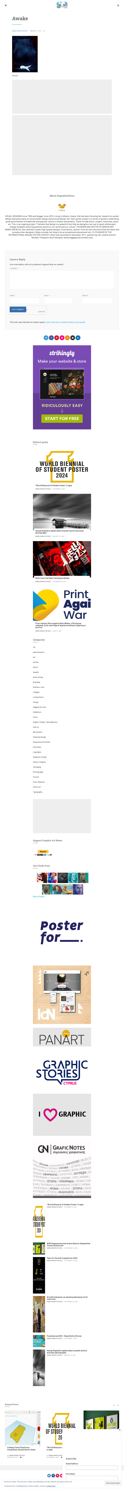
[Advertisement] (62, 97)
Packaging (37, 767)
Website (85, 296)
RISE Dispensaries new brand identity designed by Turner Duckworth (68, 1244)
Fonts (35, 717)
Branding (36, 682)
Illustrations (37, 732)
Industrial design (39, 737)
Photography (38, 772)
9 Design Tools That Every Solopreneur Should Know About (21, 1448)
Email (47, 296)
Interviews (37, 747)
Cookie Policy (50, 1486)
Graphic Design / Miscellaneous (45, 722)
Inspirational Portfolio (41, 742)
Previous (114, 1405)
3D (34, 647)
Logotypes (37, 752)
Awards (36, 672)
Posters (36, 777)
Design (35, 702)
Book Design (38, 677)
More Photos (39, 896)
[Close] (120, 1430)
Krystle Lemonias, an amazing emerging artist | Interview (67, 1298)
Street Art (37, 787)
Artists (35, 667)
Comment (14, 268)
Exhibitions (37, 712)
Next (117, 1405)
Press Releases (39, 782)
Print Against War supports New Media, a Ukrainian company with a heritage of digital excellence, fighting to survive (60, 625)
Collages (36, 692)
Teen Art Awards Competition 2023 (62, 1258)
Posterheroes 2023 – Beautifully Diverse (64, 1336)
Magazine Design (39, 757)
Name (12, 296)
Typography (37, 792)
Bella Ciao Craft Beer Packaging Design (52, 578)
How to (36, 727)
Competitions (38, 697)
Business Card (38, 687)
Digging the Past (39, 707)
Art (34, 657)
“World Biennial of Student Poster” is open (53, 485)
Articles (36, 662)
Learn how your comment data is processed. (65, 322)
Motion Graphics (39, 762)
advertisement (38, 652)
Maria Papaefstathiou (20, 31)
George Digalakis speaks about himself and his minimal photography (59, 532)
